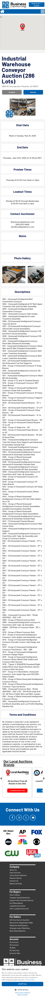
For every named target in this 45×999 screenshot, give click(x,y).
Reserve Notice (16, 878)
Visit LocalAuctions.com (19, 908)
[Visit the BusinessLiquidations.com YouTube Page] (33, 817)
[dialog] (22, 982)
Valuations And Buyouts (19, 925)
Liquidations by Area (17, 906)
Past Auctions (15, 872)
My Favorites (14, 950)
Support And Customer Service (21, 900)
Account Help (15, 953)
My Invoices (14, 945)
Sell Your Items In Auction (19, 920)
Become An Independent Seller (21, 923)
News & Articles (16, 883)
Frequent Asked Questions (20, 897)
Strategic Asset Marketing (20, 928)
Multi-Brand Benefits (18, 931)
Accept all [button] (22, 984)
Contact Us (14, 881)
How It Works (15, 895)
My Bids (12, 948)
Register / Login (37, 4)
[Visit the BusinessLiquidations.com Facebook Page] (12, 817)
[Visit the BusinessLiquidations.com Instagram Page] (19, 817)
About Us (13, 870)
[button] (22, 27)
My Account (14, 942)
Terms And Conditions (18, 875)
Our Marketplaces (16, 903)
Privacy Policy (30, 980)
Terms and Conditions (22, 993)
